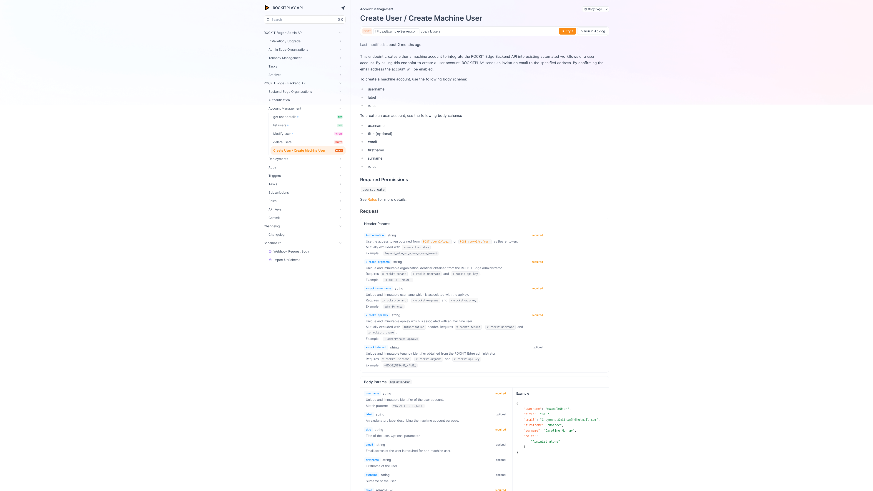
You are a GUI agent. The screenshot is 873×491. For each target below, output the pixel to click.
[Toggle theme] (343, 8)
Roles (372, 199)
